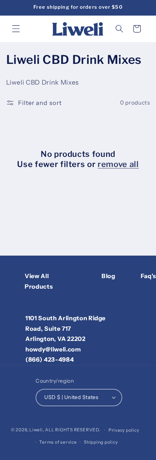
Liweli (36, 430)
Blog (108, 276)
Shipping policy (101, 442)
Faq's (148, 276)
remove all (118, 164)
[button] (16, 28)
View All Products (39, 281)
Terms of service (58, 442)
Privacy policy (123, 430)
